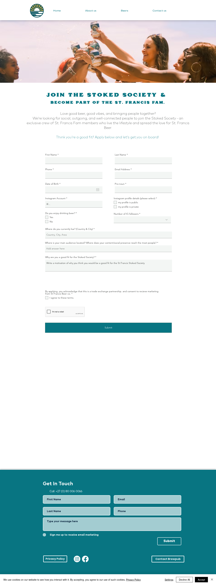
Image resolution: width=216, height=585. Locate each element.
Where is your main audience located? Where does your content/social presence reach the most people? (101, 243)
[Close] (212, 579)
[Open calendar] (97, 189)
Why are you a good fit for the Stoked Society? (69, 257)
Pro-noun (120, 184)
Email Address (122, 169)
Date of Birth (53, 184)
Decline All (184, 579)
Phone (48, 169)
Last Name (120, 154)
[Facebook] (85, 559)
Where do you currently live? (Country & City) (69, 229)
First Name (51, 154)
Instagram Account (55, 198)
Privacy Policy (133, 579)
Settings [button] (169, 579)
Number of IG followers (126, 214)
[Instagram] (77, 559)
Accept (201, 579)
